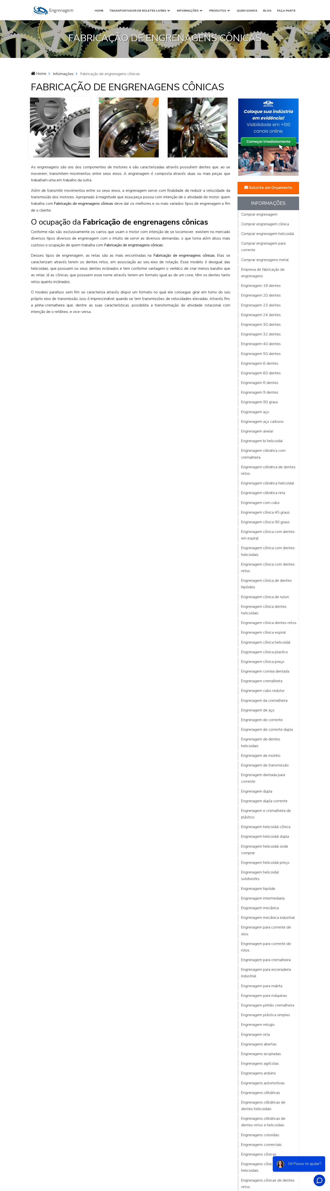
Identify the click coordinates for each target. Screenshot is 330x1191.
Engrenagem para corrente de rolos (266, 947)
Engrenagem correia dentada (265, 671)
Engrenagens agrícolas (260, 1063)
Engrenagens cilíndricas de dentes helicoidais (263, 1106)
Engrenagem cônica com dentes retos (268, 568)
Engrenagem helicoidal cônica (265, 826)
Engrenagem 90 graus (259, 402)
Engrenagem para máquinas (264, 995)
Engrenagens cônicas (258, 1154)
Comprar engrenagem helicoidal (267, 233)
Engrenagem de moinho (260, 755)
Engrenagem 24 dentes (261, 315)
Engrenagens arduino (258, 1073)
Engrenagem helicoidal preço (265, 862)
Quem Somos (247, 11)
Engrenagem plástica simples (265, 1015)
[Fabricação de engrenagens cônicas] (60, 127)
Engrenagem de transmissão (265, 765)
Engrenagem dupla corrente (264, 801)
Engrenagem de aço (257, 710)
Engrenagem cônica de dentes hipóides (266, 584)
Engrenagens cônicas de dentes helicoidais (267, 1167)
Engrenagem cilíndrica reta (263, 493)
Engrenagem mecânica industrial (268, 917)
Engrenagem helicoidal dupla (265, 836)
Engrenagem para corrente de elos (266, 930)
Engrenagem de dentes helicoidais (260, 742)
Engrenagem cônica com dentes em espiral (268, 535)
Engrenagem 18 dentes (261, 285)
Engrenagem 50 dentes (261, 353)
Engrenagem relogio (258, 1024)
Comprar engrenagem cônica (265, 224)
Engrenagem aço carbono (262, 421)
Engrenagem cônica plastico (264, 652)
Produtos (217, 11)
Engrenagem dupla (256, 791)
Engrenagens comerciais (261, 1144)
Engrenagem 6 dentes (259, 363)
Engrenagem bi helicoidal (262, 441)
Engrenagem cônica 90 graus (265, 522)
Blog (267, 11)
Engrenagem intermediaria (263, 898)
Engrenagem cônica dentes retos (268, 622)
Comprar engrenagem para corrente (263, 247)
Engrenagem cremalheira (261, 681)
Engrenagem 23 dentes (261, 305)
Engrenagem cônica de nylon (265, 597)
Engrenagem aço (255, 412)
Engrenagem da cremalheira (264, 700)
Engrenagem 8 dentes (259, 382)
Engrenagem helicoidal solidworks (260, 875)
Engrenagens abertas (259, 1044)
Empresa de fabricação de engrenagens (263, 273)
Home (99, 11)
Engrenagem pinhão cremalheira (267, 1005)
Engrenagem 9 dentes (259, 392)
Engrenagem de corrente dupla (267, 729)
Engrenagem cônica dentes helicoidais (264, 610)
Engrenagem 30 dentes (261, 324)
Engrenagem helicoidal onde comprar (264, 850)
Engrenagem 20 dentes (261, 295)
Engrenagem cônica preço (262, 661)
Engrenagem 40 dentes (261, 344)
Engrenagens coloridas (260, 1135)
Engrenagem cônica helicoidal (265, 642)
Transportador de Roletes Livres (137, 11)
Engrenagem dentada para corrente (263, 778)
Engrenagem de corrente (262, 720)
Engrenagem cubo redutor (263, 690)
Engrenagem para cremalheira (266, 960)
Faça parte (286, 11)
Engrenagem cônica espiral (263, 632)
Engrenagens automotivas (263, 1083)
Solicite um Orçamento (270, 187)
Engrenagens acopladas (261, 1053)
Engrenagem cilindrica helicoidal (267, 483)
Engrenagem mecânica (260, 908)
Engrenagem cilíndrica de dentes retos (268, 470)
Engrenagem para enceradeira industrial (266, 973)
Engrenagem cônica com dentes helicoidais (268, 551)
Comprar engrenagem (259, 214)
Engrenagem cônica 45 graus (265, 512)
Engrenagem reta (255, 1034)
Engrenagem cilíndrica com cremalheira (263, 454)
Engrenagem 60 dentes (261, 373)
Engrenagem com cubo (260, 502)
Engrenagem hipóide (258, 888)
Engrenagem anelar (257, 431)
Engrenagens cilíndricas (260, 1092)
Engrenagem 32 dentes (261, 334)
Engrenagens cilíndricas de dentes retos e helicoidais (263, 1122)
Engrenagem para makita (261, 986)
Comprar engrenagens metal (265, 259)
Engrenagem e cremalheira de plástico (266, 814)
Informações (188, 11)
